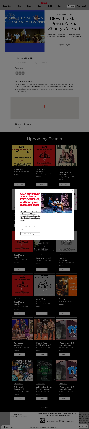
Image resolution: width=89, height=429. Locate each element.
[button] (72, 190)
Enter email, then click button (27, 226)
